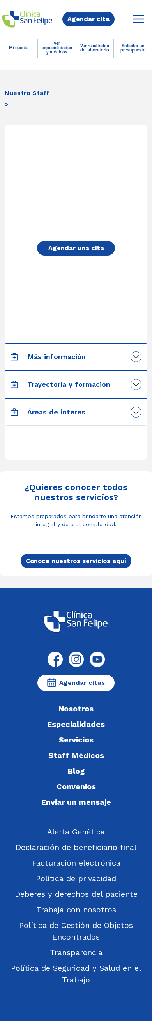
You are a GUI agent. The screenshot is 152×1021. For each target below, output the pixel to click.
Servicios (76, 739)
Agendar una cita (76, 248)
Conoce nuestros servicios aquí (76, 560)
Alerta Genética (76, 831)
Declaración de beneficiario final (76, 847)
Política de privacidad (76, 878)
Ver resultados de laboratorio (94, 48)
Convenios (76, 786)
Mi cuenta (18, 48)
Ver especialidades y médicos (57, 48)
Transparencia (76, 952)
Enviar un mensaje (76, 802)
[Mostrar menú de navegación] (138, 19)
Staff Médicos (76, 755)
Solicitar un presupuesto (133, 48)
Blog (76, 771)
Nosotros (76, 708)
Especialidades (76, 724)
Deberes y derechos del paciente (76, 894)
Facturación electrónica (76, 863)
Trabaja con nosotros (76, 909)
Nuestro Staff (27, 93)
